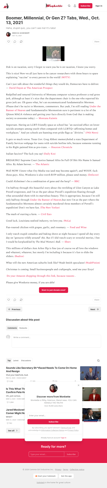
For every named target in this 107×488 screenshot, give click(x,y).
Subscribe (85, 5)
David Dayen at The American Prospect (31, 88)
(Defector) (93, 175)
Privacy (58, 469)
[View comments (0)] (14, 41)
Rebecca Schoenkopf (21, 33)
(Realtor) (19, 256)
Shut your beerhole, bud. (17, 375)
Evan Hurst (21, 378)
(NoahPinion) (92, 263)
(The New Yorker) (50, 208)
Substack (40, 482)
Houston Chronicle (61, 147)
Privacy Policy (73, 430)
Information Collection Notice (52, 430)
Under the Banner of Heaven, (46, 200)
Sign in (99, 5)
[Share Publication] (75, 5)
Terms (65, 469)
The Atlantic (42, 164)
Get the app (66, 476)
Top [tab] (9, 360)
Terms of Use (66, 427)
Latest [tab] (16, 360)
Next (92, 309)
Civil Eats (46, 214)
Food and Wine (78, 227)
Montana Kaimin (48, 118)
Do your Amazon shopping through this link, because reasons (40, 276)
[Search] (69, 5)
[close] (78, 385)
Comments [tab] (12, 328)
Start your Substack (47, 476)
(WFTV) (65, 77)
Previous (16, 309)
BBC (77, 181)
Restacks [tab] (23, 328)
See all (11, 430)
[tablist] (17, 328)
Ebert (68, 242)
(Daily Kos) (50, 154)
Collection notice (77, 469)
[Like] (8, 41)
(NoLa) (67, 221)
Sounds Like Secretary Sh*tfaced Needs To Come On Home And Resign (41, 369)
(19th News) (91, 133)
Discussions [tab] (26, 360)
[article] (53, 374)
